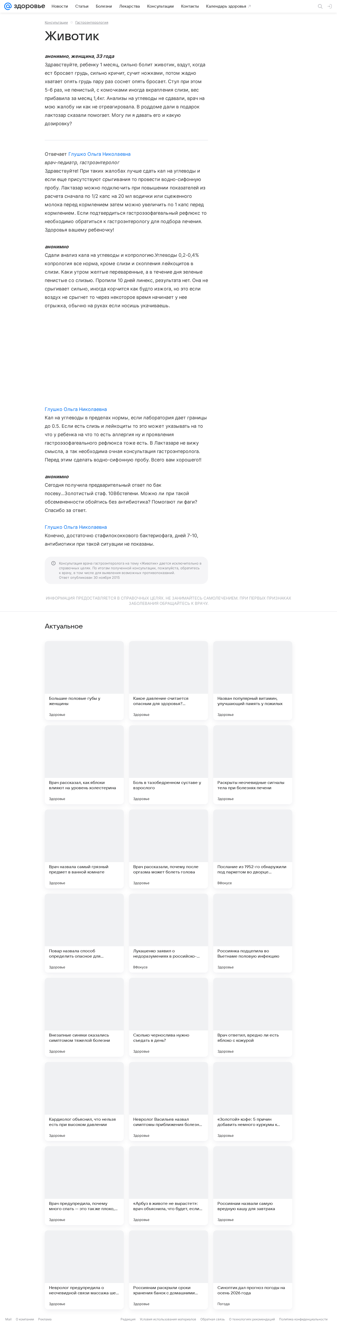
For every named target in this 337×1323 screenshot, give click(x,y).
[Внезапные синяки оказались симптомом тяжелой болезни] (84, 1017)
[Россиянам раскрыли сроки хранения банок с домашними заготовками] (168, 1269)
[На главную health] (28, 6)
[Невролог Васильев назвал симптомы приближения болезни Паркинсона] (168, 1101)
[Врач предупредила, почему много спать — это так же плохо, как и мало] (84, 1185)
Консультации (56, 22)
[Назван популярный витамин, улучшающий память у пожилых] (252, 680)
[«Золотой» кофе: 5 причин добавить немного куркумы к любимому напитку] (252, 1101)
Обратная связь (212, 1319)
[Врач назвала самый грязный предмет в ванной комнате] (84, 848)
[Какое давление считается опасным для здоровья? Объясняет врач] (168, 680)
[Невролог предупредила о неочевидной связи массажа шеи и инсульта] (84, 1269)
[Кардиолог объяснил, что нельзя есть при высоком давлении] (84, 1101)
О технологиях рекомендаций (252, 1319)
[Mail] (8, 6)
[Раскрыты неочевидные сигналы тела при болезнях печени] (252, 764)
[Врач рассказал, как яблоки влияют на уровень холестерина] (84, 764)
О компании (25, 1319)
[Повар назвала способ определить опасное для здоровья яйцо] (84, 933)
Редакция (128, 1319)
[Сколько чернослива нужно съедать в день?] (168, 1017)
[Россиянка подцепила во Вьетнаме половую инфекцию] (252, 933)
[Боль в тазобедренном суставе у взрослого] (168, 764)
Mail (8, 1319)
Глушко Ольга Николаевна (99, 154)
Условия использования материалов (168, 1319)
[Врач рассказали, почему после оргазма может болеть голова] (168, 848)
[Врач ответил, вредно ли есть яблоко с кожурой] (252, 1017)
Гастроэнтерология (91, 22)
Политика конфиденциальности (303, 1319)
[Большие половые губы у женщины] (84, 680)
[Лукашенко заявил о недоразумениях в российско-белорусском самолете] (168, 933)
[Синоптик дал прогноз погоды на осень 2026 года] (252, 1269)
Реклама (45, 1319)
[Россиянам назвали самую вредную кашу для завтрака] (252, 1185)
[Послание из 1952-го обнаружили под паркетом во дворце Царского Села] (252, 848)
